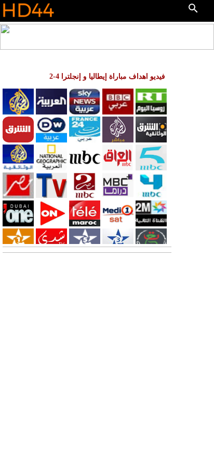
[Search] (193, 8)
